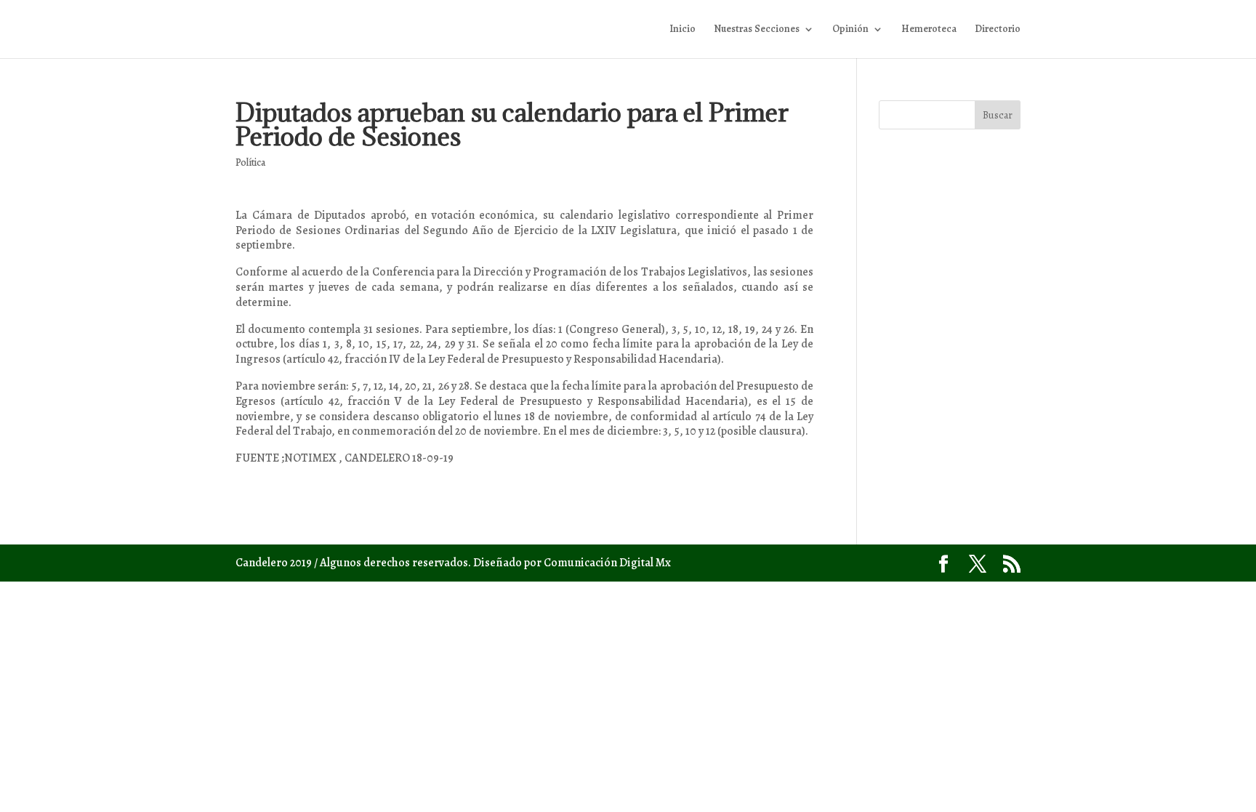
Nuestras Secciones (757, 30)
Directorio (997, 30)
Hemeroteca (929, 30)
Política (250, 162)
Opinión (850, 30)
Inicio (682, 30)
